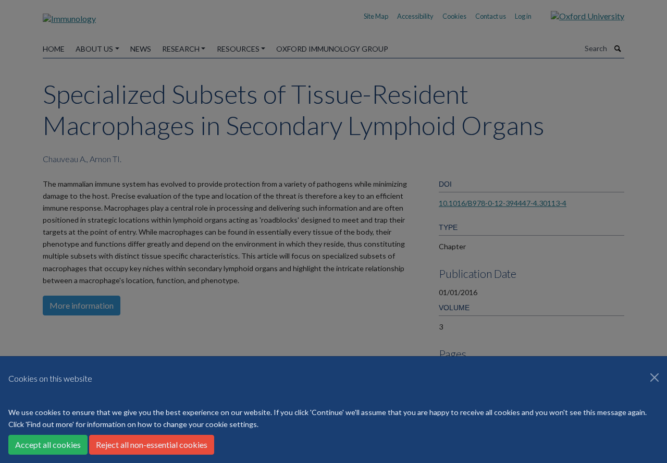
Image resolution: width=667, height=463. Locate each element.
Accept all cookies (48, 444)
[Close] (654, 377)
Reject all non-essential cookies (151, 444)
